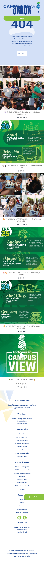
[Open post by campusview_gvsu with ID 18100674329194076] (22, 248)
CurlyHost (31, 550)
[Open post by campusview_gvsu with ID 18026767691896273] (22, 355)
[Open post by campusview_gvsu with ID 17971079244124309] (22, 88)
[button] (35, 12)
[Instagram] (25, 517)
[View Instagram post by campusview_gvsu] (42, 107)
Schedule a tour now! (15, 405)
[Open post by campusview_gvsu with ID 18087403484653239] (22, 302)
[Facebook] (19, 517)
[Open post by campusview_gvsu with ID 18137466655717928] (22, 195)
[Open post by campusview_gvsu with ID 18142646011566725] (22, 141)
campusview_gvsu (21, 68)
